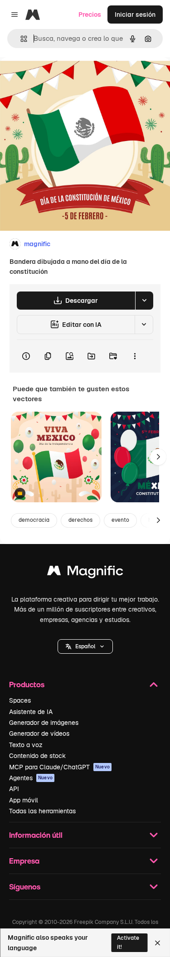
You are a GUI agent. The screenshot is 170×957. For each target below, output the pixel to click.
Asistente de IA (31, 712)
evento (120, 520)
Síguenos (24, 886)
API (14, 789)
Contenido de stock (37, 756)
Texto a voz (26, 745)
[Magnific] (85, 573)
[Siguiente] (158, 457)
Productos (26, 684)
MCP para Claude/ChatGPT (59, 767)
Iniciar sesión (135, 14)
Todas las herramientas (42, 811)
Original (58, 77)
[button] (85, 646)
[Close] (157, 943)
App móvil (23, 800)
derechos (80, 520)
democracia (34, 520)
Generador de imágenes (43, 723)
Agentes (31, 778)
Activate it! (128, 942)
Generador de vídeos (39, 733)
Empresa (24, 860)
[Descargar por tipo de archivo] (144, 300)
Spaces (20, 700)
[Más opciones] (135, 356)
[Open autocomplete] (20, 38)
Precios (89, 14)
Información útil (36, 835)
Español (85, 646)
